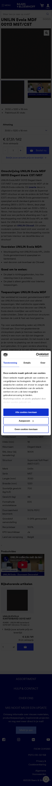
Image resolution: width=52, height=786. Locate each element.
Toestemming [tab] (10, 363)
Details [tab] (27, 363)
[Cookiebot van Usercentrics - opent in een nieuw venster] (37, 355)
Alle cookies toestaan (26, 412)
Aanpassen (24, 421)
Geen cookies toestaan (26, 429)
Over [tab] (42, 363)
